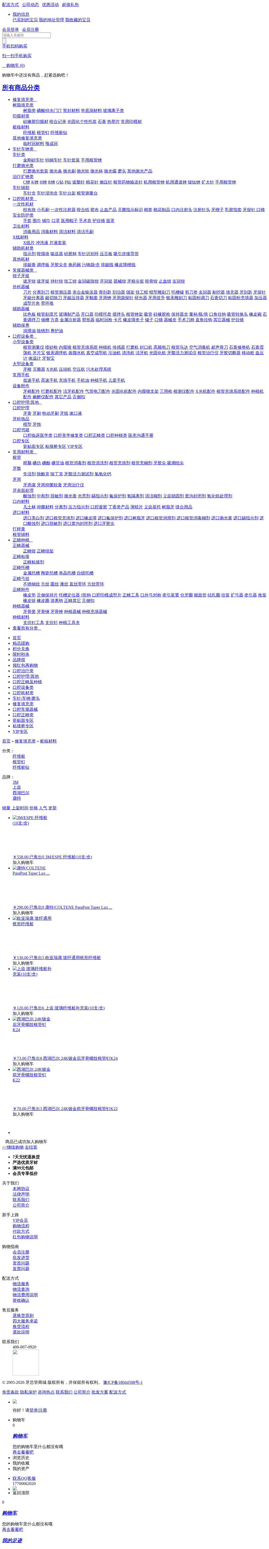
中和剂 (43, 496)
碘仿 (37, 463)
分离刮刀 (41, 292)
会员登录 (10, 29)
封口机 (146, 347)
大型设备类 (23, 364)
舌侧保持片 (47, 595)
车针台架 (67, 193)
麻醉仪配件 (43, 397)
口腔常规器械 (25, 709)
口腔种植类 (116, 435)
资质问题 (21, 1263)
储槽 (45, 320)
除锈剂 (43, 331)
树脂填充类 (23, 105)
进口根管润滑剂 (160, 518)
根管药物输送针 (128, 182)
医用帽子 (69, 220)
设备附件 (21, 386)
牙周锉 (105, 297)
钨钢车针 (53, 160)
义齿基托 (152, 507)
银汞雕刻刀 (176, 297)
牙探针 (259, 292)
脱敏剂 (56, 496)
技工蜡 (142, 292)
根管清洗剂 (97, 463)
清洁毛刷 (85, 231)
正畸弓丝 (21, 578)
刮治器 (118, 292)
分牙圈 (186, 595)
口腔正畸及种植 (27, 682)
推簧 (262, 595)
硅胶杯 (70, 253)
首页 (17, 638)
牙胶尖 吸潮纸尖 (168, 463)
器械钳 (119, 281)
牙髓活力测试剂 (79, 474)
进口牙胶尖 (104, 523)
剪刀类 (191, 292)
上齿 (17, 787)
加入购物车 (23, 862)
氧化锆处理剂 (219, 496)
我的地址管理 (51, 20)
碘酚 (46, 463)
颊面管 (200, 595)
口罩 (55, 220)
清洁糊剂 (153, 496)
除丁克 (56, 474)
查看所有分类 (27, 628)
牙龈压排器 (73, 297)
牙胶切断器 (230, 353)
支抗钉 (51, 622)
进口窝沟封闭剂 (77, 523)
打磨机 (132, 347)
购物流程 (21, 1226)
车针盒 (29, 193)
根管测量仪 (33, 347)
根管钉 (43, 132)
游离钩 (56, 600)
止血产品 (108, 209)
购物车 (13, 65)
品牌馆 (19, 660)
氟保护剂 (117, 496)
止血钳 (165, 281)
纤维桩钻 (58, 132)
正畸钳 (29, 551)
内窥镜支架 (148, 391)
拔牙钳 (29, 281)
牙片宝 (39, 353)
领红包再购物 (25, 665)
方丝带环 (95, 584)
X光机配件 (205, 391)
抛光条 (55, 171)
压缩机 (65, 369)
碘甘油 (57, 463)
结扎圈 (214, 595)
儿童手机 (116, 380)
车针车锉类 (25, 149)
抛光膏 (70, 496)
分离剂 (61, 507)
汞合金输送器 (85, 292)
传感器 (118, 347)
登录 (33, 1410)
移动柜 (248, 353)
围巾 (37, 220)
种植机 (105, 347)
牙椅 (27, 369)
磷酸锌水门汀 (49, 110)
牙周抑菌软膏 (49, 485)
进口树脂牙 (134, 518)
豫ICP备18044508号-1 (123, 1382)
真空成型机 (96, 353)
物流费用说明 (25, 1295)
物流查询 (21, 1289)
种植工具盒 (69, 622)
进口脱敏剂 (51, 523)
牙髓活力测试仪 (181, 353)
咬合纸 (83, 209)
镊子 (149, 320)
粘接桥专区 (55, 446)
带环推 (47, 303)
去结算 (31, 1147)
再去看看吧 (23, 1452)
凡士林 (29, 507)
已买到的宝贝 (25, 20)
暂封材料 (71, 110)
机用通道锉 (176, 182)
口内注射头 (181, 209)
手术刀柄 (186, 320)
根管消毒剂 (75, 463)
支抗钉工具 (33, 622)
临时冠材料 (33, 143)
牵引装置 (170, 595)
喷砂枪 (51, 347)
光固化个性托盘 (82, 121)
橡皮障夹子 (133, 320)
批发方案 (99, 1392)
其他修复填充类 (27, 138)
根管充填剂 (119, 463)
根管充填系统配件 (233, 391)
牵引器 (250, 595)
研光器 (140, 297)
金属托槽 (31, 573)
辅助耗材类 (23, 248)
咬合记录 (57, 121)
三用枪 (166, 391)
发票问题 (21, 1268)
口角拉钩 (217, 314)
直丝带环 (77, 584)
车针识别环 (88, 253)
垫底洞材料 (91, 110)
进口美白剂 (33, 518)
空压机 (79, 369)
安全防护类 (23, 215)
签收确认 (21, 1300)
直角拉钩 (203, 320)
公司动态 (30, 4)
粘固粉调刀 (198, 297)
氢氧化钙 (103, 474)
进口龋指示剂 (245, 518)
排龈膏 (29, 264)
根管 (17, 457)
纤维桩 (29, 132)
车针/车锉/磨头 (26, 698)
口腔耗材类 (25, 198)
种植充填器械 (94, 611)
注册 (43, 1410)
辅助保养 (21, 325)
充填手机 (67, 380)
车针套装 (71, 160)
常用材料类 (25, 452)
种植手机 (98, 380)
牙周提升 (156, 297)
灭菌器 (39, 369)
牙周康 (29, 485)
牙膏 (27, 413)
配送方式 (10, 4)
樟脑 (27, 463)
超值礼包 (70, 4)
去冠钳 (178, 281)
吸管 (148, 314)
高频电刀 (161, 347)
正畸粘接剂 (33, 562)
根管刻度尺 (47, 314)
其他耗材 (21, 259)
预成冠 (51, 143)
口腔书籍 (21, 430)
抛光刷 (69, 171)
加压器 (260, 297)
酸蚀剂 (29, 496)
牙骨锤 (43, 611)
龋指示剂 (99, 496)
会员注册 (30, 29)
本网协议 (21, 1188)
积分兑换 (21, 649)
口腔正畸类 (94, 435)
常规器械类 (25, 270)
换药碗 (74, 264)
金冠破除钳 (88, 281)
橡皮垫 (29, 595)
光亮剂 (84, 496)
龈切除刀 (53, 297)
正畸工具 (130, 595)
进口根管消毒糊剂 (193, 518)
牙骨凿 (29, 611)
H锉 (43, 182)
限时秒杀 (21, 654)
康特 (17, 798)
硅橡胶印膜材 (35, 121)
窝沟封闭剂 (195, 496)
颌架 (130, 292)
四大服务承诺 (25, 1321)
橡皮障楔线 (125, 264)
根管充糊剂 (141, 463)
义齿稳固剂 (173, 496)
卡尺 (117, 320)
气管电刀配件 (97, 391)
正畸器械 (21, 545)
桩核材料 (21, 127)
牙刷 (37, 413)
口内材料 (21, 501)
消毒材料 (49, 231)
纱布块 (29, 209)
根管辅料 (21, 534)
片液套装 (57, 242)
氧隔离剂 (135, 496)
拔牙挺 (43, 281)
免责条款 (10, 1392)
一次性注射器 (63, 209)
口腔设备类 (25, 336)
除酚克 (43, 474)
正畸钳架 (45, 551)
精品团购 (21, 643)
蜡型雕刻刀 (159, 292)
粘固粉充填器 (240, 297)
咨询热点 (46, 1392)
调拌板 (43, 264)
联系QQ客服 (24, 1478)
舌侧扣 (79, 397)
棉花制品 (161, 209)
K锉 (35, 182)
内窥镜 (65, 347)
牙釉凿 (91, 297)
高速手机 (49, 380)
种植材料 (21, 617)
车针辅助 (21, 187)
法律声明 (21, 1194)
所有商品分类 (21, 87)
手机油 (83, 380)
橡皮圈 (43, 600)
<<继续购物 (13, 1147)
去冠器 (205, 292)
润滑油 (29, 331)
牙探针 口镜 (254, 209)
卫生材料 (21, 226)
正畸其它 (72, 600)
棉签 (148, 209)
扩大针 (207, 182)
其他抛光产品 (139, 171)
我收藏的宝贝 (77, 20)
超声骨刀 (219, 347)
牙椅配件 (31, 391)
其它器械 (221, 320)
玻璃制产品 (69, 314)
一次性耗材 (23, 204)
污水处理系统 (98, 369)
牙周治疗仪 (73, 485)
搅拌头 (118, 314)
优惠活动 (50, 4)
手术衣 (85, 220)
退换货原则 (23, 1315)
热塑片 (113, 121)
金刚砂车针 (33, 160)
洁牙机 (142, 353)
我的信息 (21, 14)
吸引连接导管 (126, 253)
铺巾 (46, 220)
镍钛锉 (194, 182)
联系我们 (21, 1199)
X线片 (29, 242)
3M (15, 782)
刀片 (27, 292)
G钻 (60, 182)
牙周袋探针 (122, 297)
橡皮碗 (255, 314)
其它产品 (63, 397)
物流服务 (21, 1284)
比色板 (29, 314)
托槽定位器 (69, 595)
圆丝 (54, 584)
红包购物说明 (25, 1237)
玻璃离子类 (113, 110)
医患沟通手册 (140, 435)
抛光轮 (83, 171)
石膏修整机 (239, 347)
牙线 (64, 413)
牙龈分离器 (33, 297)
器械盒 (170, 320)
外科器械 (21, 286)
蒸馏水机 (76, 353)
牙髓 (17, 468)
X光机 (52, 369)
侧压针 (106, 182)
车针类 (19, 154)
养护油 (56, 331)
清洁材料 (67, 231)
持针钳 (56, 281)
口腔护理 (21, 408)
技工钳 (70, 281)
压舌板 (106, 253)
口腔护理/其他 (27, 402)
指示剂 (29, 253)
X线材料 (20, 237)
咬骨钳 (151, 281)
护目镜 (98, 220)
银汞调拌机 (56, 353)
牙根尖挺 (135, 281)
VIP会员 (20, 1220)
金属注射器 (70, 320)
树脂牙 (168, 507)
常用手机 (21, 375)
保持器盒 (179, 314)
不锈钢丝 (31, 584)
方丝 (45, 584)
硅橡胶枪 (161, 314)
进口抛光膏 (221, 518)
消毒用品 (31, 231)
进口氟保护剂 (110, 518)
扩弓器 (237, 595)
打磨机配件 (51, 391)
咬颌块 (43, 253)
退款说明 (21, 1332)
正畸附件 (21, 589)
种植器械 (21, 606)
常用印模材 (131, 121)
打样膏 (19, 529)
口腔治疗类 (23, 671)
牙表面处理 (23, 490)
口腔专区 (21, 441)
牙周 (17, 479)
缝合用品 (183, 507)
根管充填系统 (85, 347)
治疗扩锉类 (23, 176)
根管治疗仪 (208, 353)
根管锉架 (134, 314)
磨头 (122, 171)
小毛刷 (43, 209)
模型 (27, 424)
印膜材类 (21, 116)
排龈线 (107, 264)
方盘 (54, 320)
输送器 (56, 253)
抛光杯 (96, 171)
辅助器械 (21, 308)
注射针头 (201, 209)
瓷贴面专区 (33, 446)
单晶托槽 (67, 573)
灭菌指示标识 (130, 209)
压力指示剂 (78, 507)
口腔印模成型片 (106, 595)
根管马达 (179, 347)
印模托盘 (103, 314)
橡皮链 (29, 600)
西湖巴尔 (21, 792)
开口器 (87, 314)
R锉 (51, 182)
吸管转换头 (237, 314)
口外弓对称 (150, 595)
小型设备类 (23, 342)
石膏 (102, 121)
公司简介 (21, 1205)
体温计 (34, 358)
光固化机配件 (124, 391)
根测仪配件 (183, 391)
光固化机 (157, 353)
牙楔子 (217, 209)
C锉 (26, 182)
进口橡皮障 (86, 518)
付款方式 (21, 1231)
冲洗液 (42, 242)
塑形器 (88, 320)
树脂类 (29, 110)
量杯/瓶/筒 (198, 314)
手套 (27, 220)
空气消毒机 (199, 347)
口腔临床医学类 (38, 435)
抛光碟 (110, 171)
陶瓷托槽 (49, 573)
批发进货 (21, 1257)
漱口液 (75, 413)
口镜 (158, 320)
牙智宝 (48, 358)
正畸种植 (23, 540)
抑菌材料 (45, 507)
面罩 (110, 220)
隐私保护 (28, 1392)
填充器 (232, 292)
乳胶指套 (233, 209)
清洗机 (128, 353)
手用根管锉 (91, 160)
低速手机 (31, 380)
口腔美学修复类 (68, 435)
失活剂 (29, 474)
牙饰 (37, 424)
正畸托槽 (21, 567)
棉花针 (92, 182)
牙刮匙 (246, 292)
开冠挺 (106, 281)
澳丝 (64, 584)
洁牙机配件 (73, 391)
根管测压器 (60, 292)
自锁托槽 (85, 573)
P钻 (68, 182)
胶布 (94, 209)
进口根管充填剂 (60, 518)
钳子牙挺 (21, 275)
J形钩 (86, 595)
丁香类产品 (118, 507)
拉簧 (225, 595)
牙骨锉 (56, 611)
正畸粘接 (21, 556)
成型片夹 (31, 303)
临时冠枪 (104, 320)
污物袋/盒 (91, 264)
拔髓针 (78, 182)
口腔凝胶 (98, 507)
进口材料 (21, 512)
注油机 (114, 353)
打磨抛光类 (23, 165)
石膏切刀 (218, 297)
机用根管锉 (154, 182)
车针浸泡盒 (47, 193)
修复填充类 (25, 99)
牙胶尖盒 (58, 264)
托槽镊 (177, 292)
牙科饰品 (21, 419)
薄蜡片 (136, 507)
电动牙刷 (50, 413)
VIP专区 (74, 446)
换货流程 (21, 1326)
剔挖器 (218, 292)
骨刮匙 (105, 292)
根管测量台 (87, 193)
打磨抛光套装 (35, 171)
